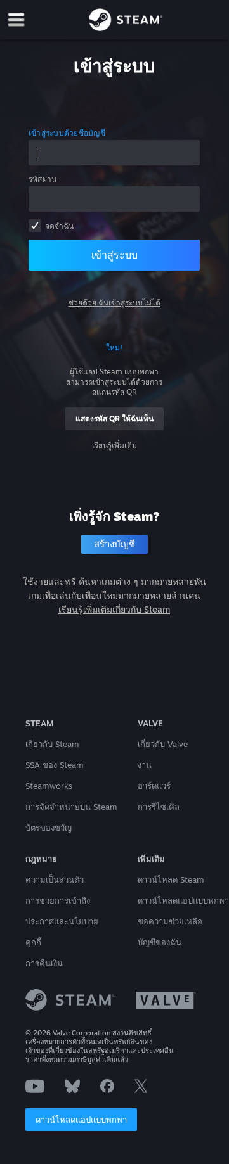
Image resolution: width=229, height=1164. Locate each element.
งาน (145, 765)
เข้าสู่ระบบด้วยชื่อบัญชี (67, 133)
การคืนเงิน (44, 963)
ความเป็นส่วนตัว (54, 879)
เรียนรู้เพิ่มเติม (114, 445)
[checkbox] (35, 225)
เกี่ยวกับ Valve (163, 744)
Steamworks (48, 786)
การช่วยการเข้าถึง (57, 900)
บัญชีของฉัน (159, 942)
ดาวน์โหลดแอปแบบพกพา (81, 1120)
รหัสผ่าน (42, 179)
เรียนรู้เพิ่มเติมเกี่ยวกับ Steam (114, 609)
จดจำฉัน (59, 226)
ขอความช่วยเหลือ (170, 921)
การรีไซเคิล (159, 807)
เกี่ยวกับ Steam (52, 744)
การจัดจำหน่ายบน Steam (71, 807)
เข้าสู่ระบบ (114, 254)
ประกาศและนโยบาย (61, 921)
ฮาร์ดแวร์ (154, 786)
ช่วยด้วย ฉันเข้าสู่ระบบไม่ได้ (114, 302)
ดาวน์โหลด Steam (171, 879)
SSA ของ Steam (54, 765)
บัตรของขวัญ (48, 827)
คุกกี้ (33, 942)
